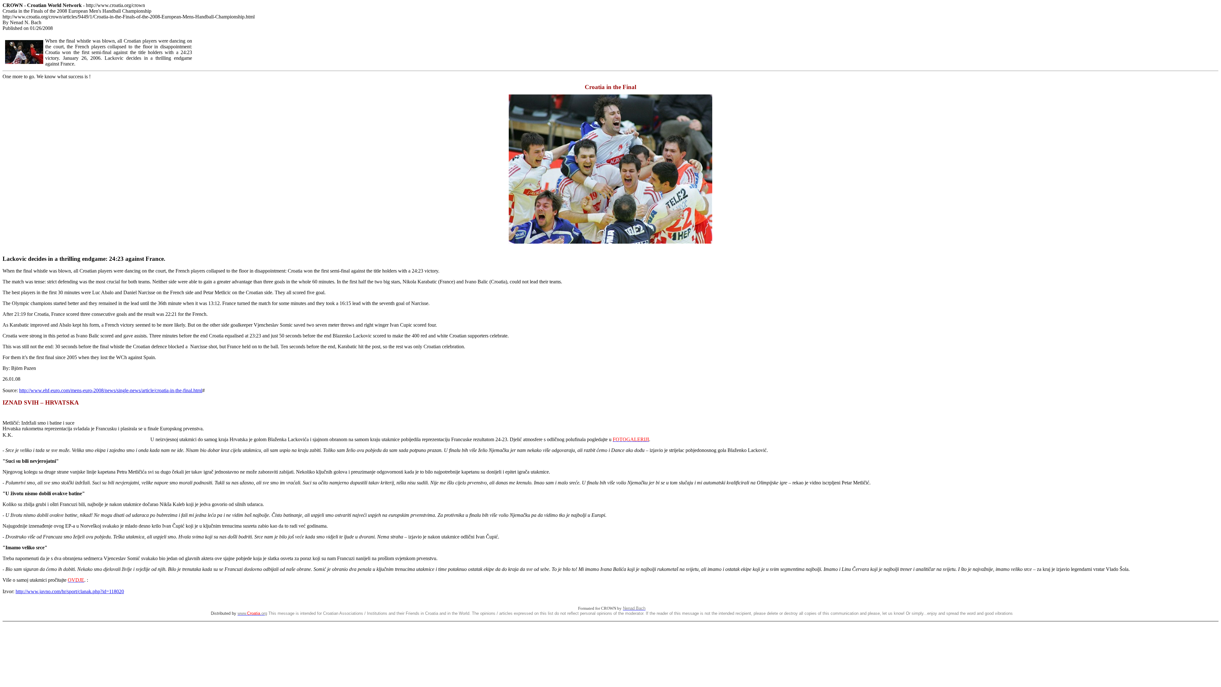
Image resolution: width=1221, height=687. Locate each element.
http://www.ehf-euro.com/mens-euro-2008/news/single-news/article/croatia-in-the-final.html (110, 390)
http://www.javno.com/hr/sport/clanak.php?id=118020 (70, 591)
